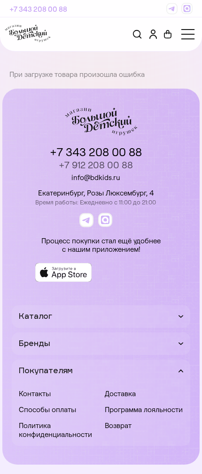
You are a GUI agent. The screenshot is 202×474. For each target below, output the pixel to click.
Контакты (35, 393)
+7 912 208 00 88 (96, 165)
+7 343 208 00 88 (38, 9)
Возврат (118, 425)
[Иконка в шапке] (167, 34)
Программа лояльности (144, 409)
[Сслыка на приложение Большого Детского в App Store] (63, 272)
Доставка (120, 393)
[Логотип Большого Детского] (28, 34)
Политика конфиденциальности (55, 430)
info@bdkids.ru (95, 177)
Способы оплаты (47, 409)
